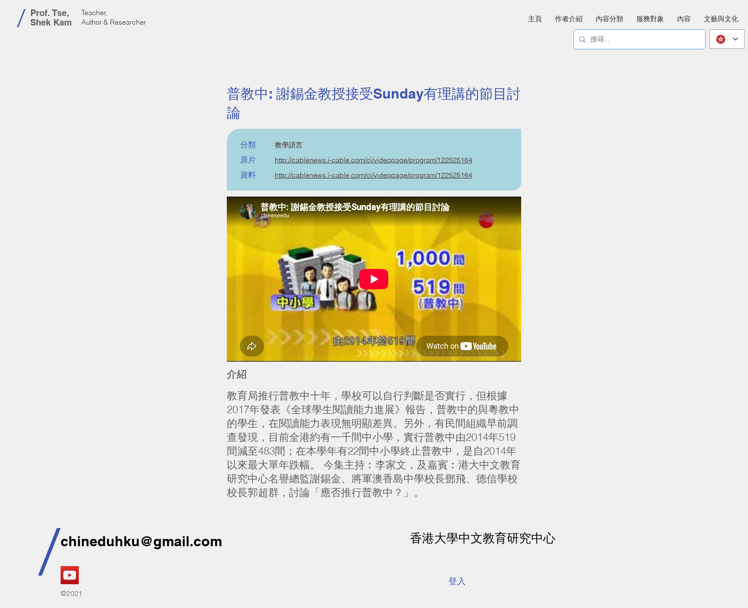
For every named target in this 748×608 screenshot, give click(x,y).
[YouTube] (70, 575)
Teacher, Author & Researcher (113, 17)
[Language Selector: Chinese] (727, 39)
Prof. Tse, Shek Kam (51, 18)
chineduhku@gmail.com (141, 541)
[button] (684, 18)
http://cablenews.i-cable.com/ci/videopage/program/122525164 (373, 160)
